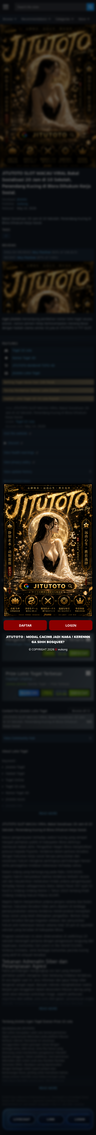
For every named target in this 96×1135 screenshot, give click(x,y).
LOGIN (70, 625)
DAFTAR (25, 625)
